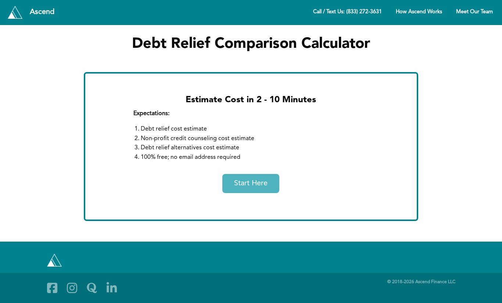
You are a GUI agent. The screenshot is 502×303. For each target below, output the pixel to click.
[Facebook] (52, 288)
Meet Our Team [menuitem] (474, 12)
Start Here (251, 183)
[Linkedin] (111, 288)
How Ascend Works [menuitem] (419, 12)
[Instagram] (72, 288)
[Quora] (91, 288)
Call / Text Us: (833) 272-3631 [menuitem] (347, 12)
